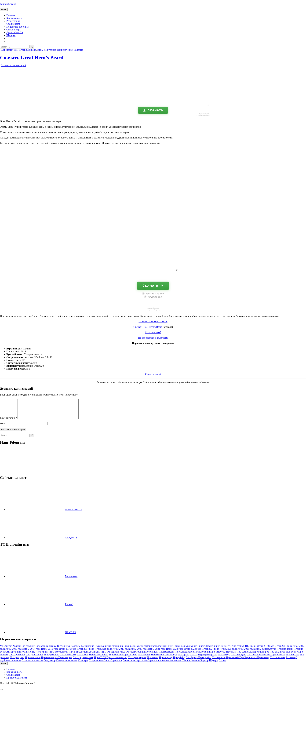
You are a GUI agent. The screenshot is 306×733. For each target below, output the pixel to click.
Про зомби (82, 654)
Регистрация (13, 21)
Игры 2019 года (121, 648)
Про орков (183, 654)
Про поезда (224, 654)
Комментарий (8, 418)
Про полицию (238, 654)
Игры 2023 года (192, 648)
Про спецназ (65, 657)
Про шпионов (277, 657)
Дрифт (201, 646)
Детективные (212, 646)
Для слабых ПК (14, 32)
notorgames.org (8, 4)
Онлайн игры (13, 29)
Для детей (225, 646)
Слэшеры (83, 660)
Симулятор (49, 660)
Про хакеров (219, 657)
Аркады (16, 646)
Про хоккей (232, 657)
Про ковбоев (116, 654)
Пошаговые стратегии (135, 660)
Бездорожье (42, 646)
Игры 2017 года (85, 648)
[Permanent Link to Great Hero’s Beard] (36, 100)
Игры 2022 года (174, 648)
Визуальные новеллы (68, 646)
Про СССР (100, 657)
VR (2, 646)
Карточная (15, 651)
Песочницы (151, 651)
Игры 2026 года (246, 648)
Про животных (68, 654)
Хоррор (204, 660)
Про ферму (192, 657)
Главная (10, 15)
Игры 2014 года (31, 648)
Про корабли (130, 654)
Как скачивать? (153, 332)
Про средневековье (83, 657)
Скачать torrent (153, 374)
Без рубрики (28, 646)
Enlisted (69, 604)
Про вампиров (261, 651)
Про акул (231, 651)
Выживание (87, 646)
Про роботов (278, 654)
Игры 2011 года (283, 646)
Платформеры (166, 651)
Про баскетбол (245, 651)
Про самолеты (32, 657)
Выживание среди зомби (137, 646)
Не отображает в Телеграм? (153, 337)
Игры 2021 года (156, 648)
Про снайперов (49, 657)
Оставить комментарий (13, 65)
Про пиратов (210, 654)
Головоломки (158, 646)
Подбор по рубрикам (17, 26)
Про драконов (51, 654)
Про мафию (157, 654)
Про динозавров (34, 654)
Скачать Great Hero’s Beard (31, 57)
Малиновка (71, 576)
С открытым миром (32, 660)
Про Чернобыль (248, 657)
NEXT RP (70, 632)
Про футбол (204, 657)
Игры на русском (46, 49)
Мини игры (48, 651)
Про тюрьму (165, 657)
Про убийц (179, 657)
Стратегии (116, 660)
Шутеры (10, 35)
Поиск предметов (184, 651)
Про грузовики (17, 654)
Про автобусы (218, 651)
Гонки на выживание (185, 646)
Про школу (263, 657)
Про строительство (116, 657)
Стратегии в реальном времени (164, 660)
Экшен (222, 660)
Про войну (292, 651)
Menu (3, 9)
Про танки (152, 657)
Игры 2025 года (228, 648)
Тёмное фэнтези (191, 660)
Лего (38, 651)
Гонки (169, 646)
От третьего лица (135, 651)
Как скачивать (14, 18)
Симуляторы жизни (66, 660)
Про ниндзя (170, 654)
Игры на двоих (285, 648)
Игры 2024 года (210, 648)
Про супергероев (137, 657)
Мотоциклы (61, 651)
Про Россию (292, 654)
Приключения (65, 49)
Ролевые (78, 49)
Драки (252, 646)
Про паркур (196, 654)
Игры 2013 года (14, 648)
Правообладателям (16, 677)
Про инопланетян (98, 654)
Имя (2, 423)
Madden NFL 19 (73, 509)
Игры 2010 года (265, 646)
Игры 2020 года (139, 648)
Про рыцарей (17, 657)
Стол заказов (13, 23)
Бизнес (52, 646)
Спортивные (96, 660)
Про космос (144, 654)
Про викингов (277, 651)
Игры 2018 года (27, 49)
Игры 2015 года (49, 648)
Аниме (8, 646)
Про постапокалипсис (259, 654)
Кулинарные (28, 651)
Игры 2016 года (67, 648)
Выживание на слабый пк (109, 646)
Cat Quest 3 (71, 537)
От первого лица (116, 651)
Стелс (106, 660)
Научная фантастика (80, 651)
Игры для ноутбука (265, 648)
